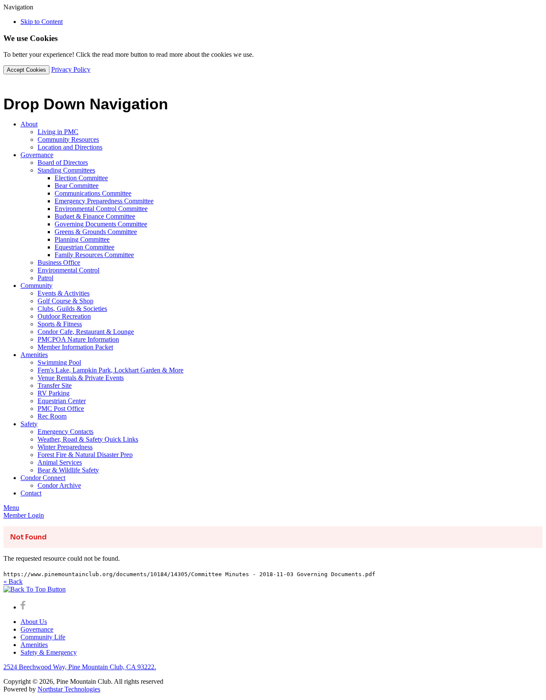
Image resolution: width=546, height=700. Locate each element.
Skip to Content (41, 21)
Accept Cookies (26, 70)
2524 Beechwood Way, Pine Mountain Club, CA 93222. (79, 667)
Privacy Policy (70, 69)
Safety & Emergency (48, 652)
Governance (36, 629)
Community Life (42, 637)
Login (23, 515)
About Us (33, 621)
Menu (11, 507)
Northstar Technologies (69, 689)
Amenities (34, 644)
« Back (13, 581)
